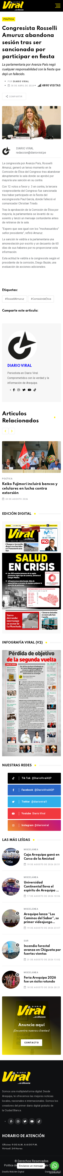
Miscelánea (31, 849)
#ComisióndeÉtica (41, 298)
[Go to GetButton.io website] (54, 1172)
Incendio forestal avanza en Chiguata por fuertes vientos (42, 950)
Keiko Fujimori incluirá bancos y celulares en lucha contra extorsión (29, 488)
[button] (5, 431)
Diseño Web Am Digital (13, 1172)
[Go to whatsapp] (54, 1165)
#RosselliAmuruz (14, 298)
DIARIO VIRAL (21, 81)
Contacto (31, 1042)
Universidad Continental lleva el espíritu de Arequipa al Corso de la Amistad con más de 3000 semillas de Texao (42, 886)
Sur (26, 941)
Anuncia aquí (31, 1027)
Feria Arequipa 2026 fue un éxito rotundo (40, 979)
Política (7, 478)
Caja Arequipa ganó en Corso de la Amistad (41, 856)
